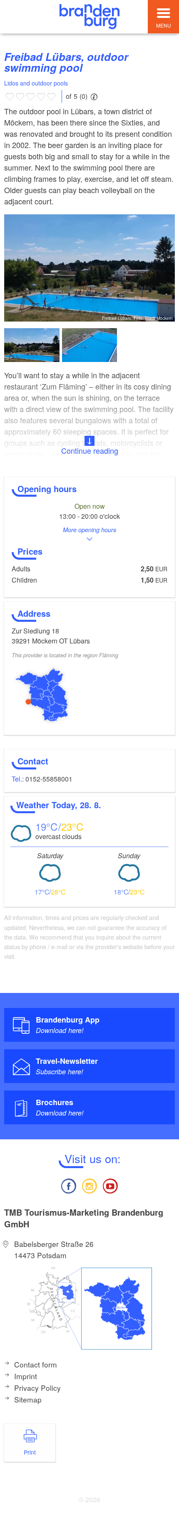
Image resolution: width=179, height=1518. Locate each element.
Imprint (25, 1376)
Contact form (35, 1364)
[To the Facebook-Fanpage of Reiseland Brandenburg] (68, 1185)
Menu (163, 25)
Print (30, 1452)
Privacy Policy (37, 1387)
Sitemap (28, 1399)
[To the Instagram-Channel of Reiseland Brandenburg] (89, 1185)
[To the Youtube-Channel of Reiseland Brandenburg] (110, 1185)
